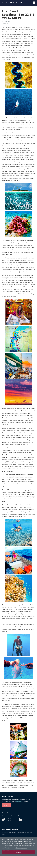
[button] (31, 3)
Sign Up (6, 805)
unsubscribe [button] (19, 801)
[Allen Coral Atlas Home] (12, 3)
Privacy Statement (21, 848)
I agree (18, 852)
